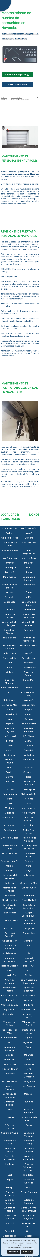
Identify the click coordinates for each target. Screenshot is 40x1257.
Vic (9, 692)
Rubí (28, 970)
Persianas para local (4, 99)
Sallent (9, 533)
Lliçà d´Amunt (29, 736)
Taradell (9, 609)
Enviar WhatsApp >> (15, 74)
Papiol (9, 1179)
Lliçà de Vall (9, 736)
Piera (28, 776)
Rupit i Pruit (28, 965)
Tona (28, 1068)
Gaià (28, 567)
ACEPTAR (26, 1251)
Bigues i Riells (28, 704)
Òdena (9, 667)
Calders (29, 537)
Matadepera (9, 700)
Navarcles (9, 1059)
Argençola (9, 601)
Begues (29, 861)
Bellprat (29, 709)
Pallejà (9, 1187)
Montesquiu (10, 567)
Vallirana (9, 812)
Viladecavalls (29, 887)
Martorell (9, 1000)
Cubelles (9, 745)
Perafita (10, 781)
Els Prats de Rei (29, 794)
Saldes (9, 772)
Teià (9, 803)
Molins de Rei (9, 653)
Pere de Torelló (9, 817)
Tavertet (28, 750)
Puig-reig (28, 630)
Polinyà (28, 653)
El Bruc (9, 740)
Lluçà (28, 870)
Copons (10, 789)
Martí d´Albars (9, 1081)
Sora (28, 865)
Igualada (28, 1101)
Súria (9, 767)
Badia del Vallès (9, 995)
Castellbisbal (29, 900)
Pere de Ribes (29, 542)
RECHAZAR (13, 1251)
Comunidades (9, 528)
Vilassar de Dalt (9, 1014)
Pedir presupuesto (17, 84)
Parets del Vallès (9, 861)
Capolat (28, 825)
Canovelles (29, 933)
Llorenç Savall (29, 1081)
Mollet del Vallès (28, 645)
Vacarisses (28, 759)
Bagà (29, 1047)
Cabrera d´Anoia (9, 714)
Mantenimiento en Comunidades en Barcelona (20, 99)
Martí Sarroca (9, 558)
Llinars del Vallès (9, 837)
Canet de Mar (9, 940)
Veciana (9, 808)
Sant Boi (9, 1223)
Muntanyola (9, 1064)
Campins (29, 940)
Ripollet (29, 975)
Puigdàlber (28, 1174)
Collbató (9, 1109)
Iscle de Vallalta (9, 965)
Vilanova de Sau (9, 1004)
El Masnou (9, 1117)
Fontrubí (9, 572)
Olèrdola (28, 662)
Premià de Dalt (29, 723)
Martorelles (29, 995)
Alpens (28, 1037)
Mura (28, 1059)
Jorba (29, 572)
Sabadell (9, 1231)
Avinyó (28, 533)
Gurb (28, 1231)
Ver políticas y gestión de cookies (20, 1247)
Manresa (28, 1054)
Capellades (9, 830)
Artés (28, 597)
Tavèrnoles (9, 755)
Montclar (28, 1093)
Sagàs (9, 870)
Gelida (9, 672)
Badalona (29, 895)
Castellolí (10, 592)
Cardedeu (9, 825)
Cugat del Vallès (9, 920)
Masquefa (28, 700)
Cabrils (9, 1054)
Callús (29, 945)
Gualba (29, 1235)
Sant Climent (28, 658)
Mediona (28, 1004)
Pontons (9, 1164)
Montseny (29, 1064)
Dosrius (29, 740)
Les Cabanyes (9, 853)
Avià (9, 719)
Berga (9, 709)
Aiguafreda (29, 1042)
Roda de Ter (9, 975)
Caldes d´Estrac (9, 537)
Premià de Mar (9, 637)
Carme (9, 776)
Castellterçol (28, 584)
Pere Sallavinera (9, 687)
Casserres (28, 772)
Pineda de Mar (9, 900)
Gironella (9, 597)
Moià (28, 1187)
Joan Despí (9, 928)
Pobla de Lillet (9, 658)
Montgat (28, 562)
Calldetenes (9, 953)
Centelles (10, 1073)
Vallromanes (28, 808)
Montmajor (9, 562)
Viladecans (9, 895)
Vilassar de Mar (10, 1068)
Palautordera (10, 912)
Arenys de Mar (9, 704)
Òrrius (29, 592)
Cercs (29, 1125)
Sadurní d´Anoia (9, 1132)
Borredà (29, 714)
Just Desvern (28, 1086)
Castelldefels (29, 667)
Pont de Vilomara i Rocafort (28, 1167)
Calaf (10, 662)
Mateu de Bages (9, 550)
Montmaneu (9, 576)
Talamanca (29, 609)
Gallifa (9, 865)
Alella (9, 1042)
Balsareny (28, 875)
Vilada (28, 687)
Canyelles (29, 928)
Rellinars (28, 719)
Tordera (29, 745)
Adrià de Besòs (29, 528)
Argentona (9, 1009)
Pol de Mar (28, 680)
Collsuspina (29, 789)
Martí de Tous (29, 558)
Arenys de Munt (29, 1009)
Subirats (29, 767)
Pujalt (10, 1174)
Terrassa (28, 798)
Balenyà (9, 883)
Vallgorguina (28, 812)
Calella (28, 953)
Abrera (9, 750)
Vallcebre (29, 755)
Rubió (9, 970)
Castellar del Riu (9, 1037)
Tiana (10, 798)
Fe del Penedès (29, 1192)
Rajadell (9, 723)
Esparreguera (9, 794)
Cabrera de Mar (28, 883)
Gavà (29, 803)
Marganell (28, 1000)
